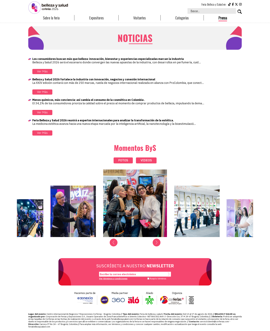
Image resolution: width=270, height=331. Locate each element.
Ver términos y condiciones (113, 278)
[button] (114, 242)
